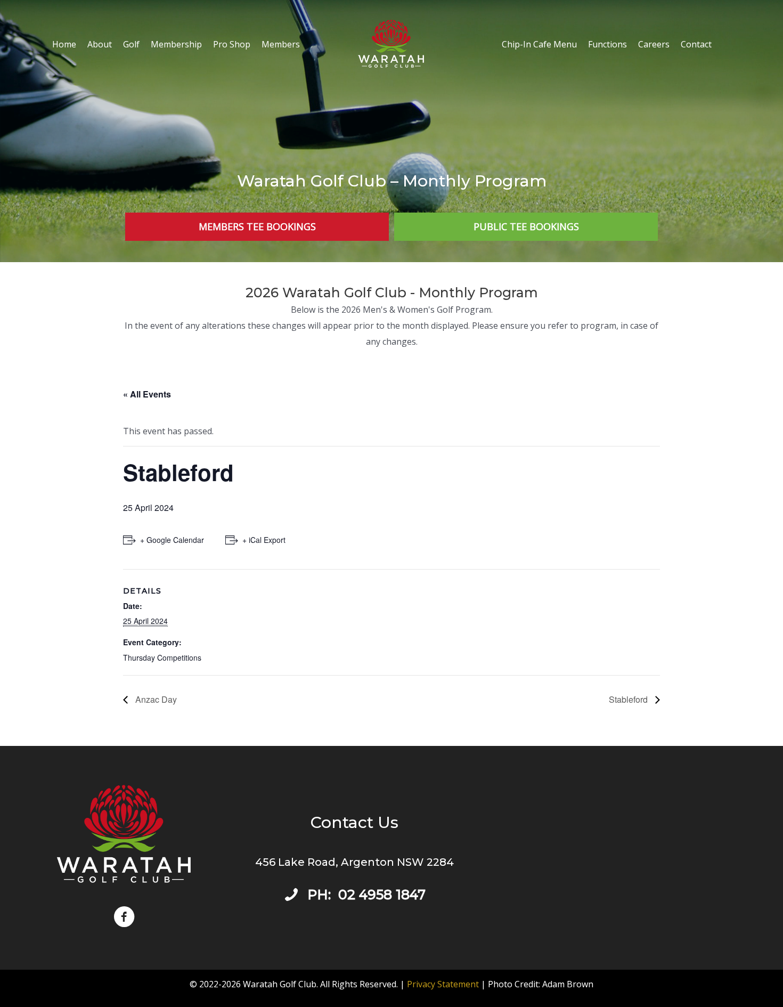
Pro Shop (231, 44)
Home (64, 44)
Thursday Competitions (162, 657)
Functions (607, 44)
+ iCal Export (264, 539)
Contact (696, 44)
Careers (654, 44)
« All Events (147, 394)
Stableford (629, 699)
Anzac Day (155, 699)
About (99, 44)
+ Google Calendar (172, 539)
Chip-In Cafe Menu (539, 44)
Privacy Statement (443, 984)
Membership (176, 44)
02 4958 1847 (382, 895)
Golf (131, 44)
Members (281, 44)
